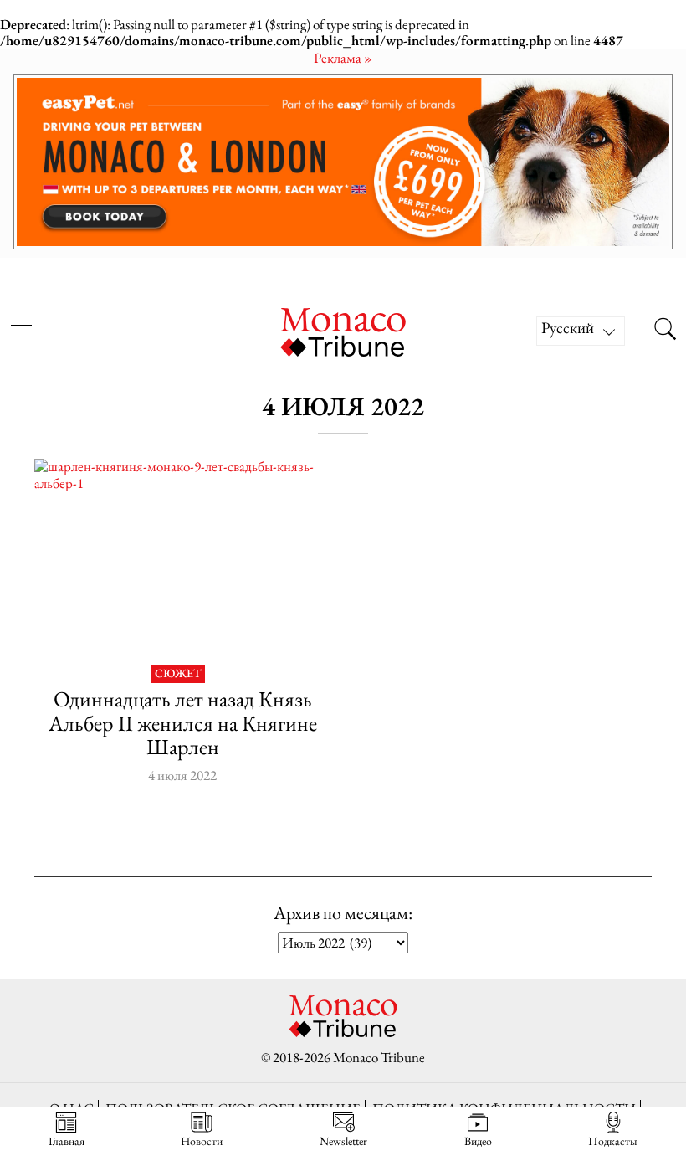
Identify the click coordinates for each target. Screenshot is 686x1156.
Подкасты (612, 1140)
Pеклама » (343, 58)
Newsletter (343, 1140)
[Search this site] (665, 331)
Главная (66, 1140)
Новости (202, 1140)
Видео (478, 1140)
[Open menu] (21, 321)
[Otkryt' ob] (343, 161)
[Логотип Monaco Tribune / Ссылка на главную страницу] (343, 330)
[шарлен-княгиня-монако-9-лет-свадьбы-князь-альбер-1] (182, 557)
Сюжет (178, 674)
